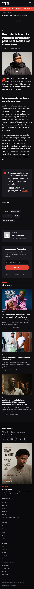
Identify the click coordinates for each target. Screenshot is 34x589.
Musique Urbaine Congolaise (10, 517)
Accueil (4, 12)
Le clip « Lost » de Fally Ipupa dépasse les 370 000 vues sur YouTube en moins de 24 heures (14, 402)
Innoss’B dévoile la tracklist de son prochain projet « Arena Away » (16, 316)
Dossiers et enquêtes (8, 562)
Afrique (4, 508)
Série (3, 532)
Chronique (5, 526)
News (9, 12)
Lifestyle (4, 556)
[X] (12, 439)
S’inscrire (17, 267)
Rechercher (5, 574)
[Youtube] (16, 439)
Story (3, 535)
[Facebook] (3, 439)
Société (4, 559)
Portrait (4, 529)
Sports (4, 502)
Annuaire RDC (6, 568)
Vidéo (3, 538)
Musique (4, 505)
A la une (4, 511)
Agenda (4, 571)
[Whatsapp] (24, 439)
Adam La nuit (7, 489)
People (4, 514)
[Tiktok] (20, 439)
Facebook (8, 216)
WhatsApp (16, 211)
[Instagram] (8, 439)
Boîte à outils (5, 565)
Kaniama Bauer (18, 235)
